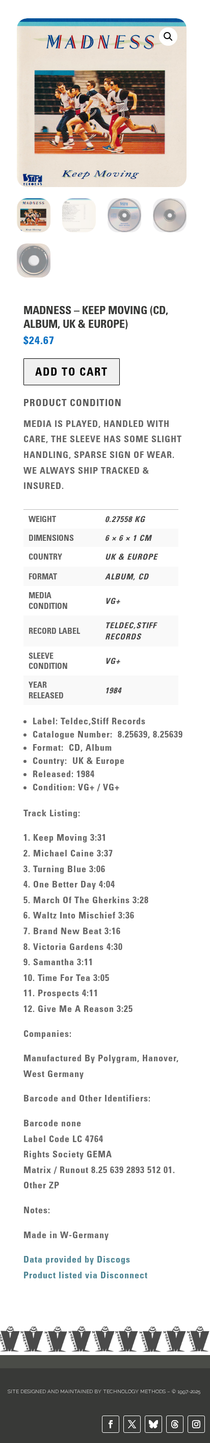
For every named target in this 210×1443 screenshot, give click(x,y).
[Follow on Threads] (174, 1424)
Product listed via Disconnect (85, 1275)
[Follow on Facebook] (110, 1424)
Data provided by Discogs (76, 1259)
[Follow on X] (132, 1424)
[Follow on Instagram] (196, 1424)
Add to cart (71, 372)
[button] (168, 36)
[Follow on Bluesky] (153, 1424)
